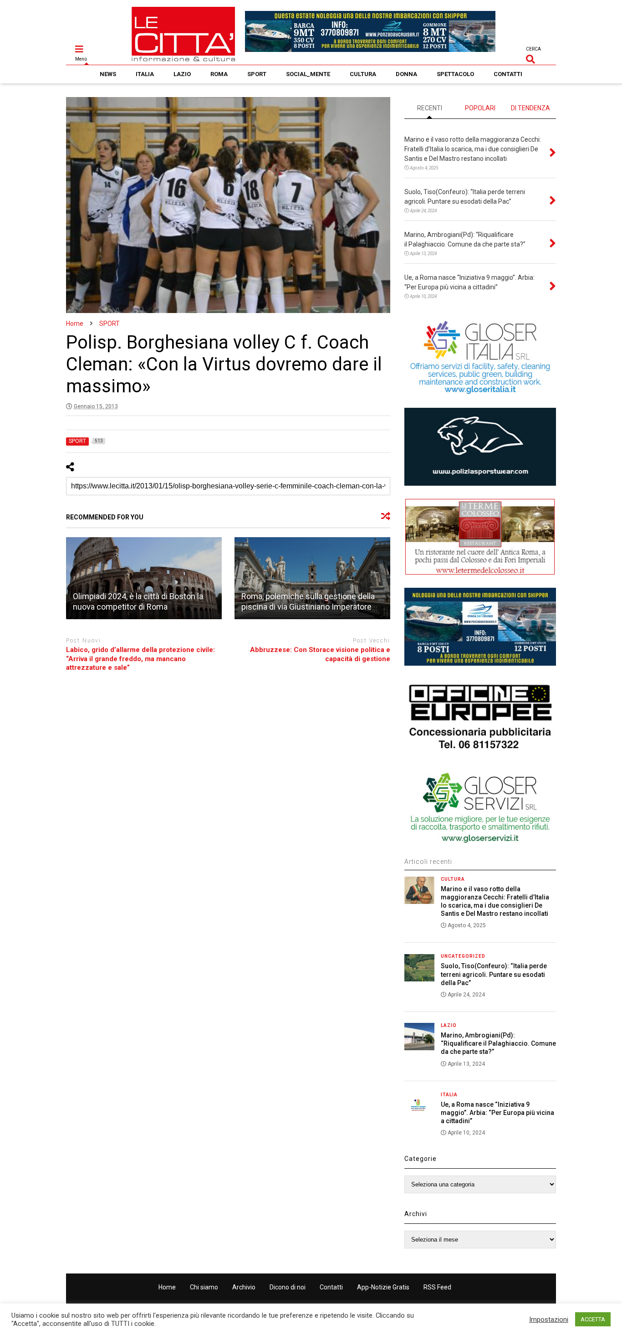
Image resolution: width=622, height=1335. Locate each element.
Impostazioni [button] (548, 1319)
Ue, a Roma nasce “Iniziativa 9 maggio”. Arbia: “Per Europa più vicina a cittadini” (497, 1112)
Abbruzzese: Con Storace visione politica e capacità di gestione (320, 654)
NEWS (108, 74)
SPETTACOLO (455, 74)
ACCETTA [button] (593, 1319)
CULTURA (363, 74)
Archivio (243, 1287)
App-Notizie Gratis (383, 1287)
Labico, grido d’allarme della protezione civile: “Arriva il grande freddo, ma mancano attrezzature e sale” (140, 659)
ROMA (219, 74)
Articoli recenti (428, 861)
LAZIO (182, 74)
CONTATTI (508, 74)
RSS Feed (437, 1287)
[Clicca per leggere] (144, 578)
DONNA (406, 74)
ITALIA (145, 74)
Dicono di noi (288, 1287)
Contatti (331, 1287)
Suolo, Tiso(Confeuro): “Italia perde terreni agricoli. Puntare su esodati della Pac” (494, 974)
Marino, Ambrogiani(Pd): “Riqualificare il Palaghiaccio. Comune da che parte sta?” (498, 1043)
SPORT (256, 74)
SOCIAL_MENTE (308, 74)
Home (167, 1287)
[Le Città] (183, 58)
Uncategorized (463, 956)
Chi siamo (204, 1287)
